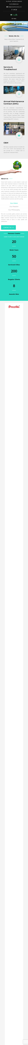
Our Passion (14, 206)
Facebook (12, 9)
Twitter (14, 9)
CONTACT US (7, 227)
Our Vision (14, 203)
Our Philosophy (14, 210)
